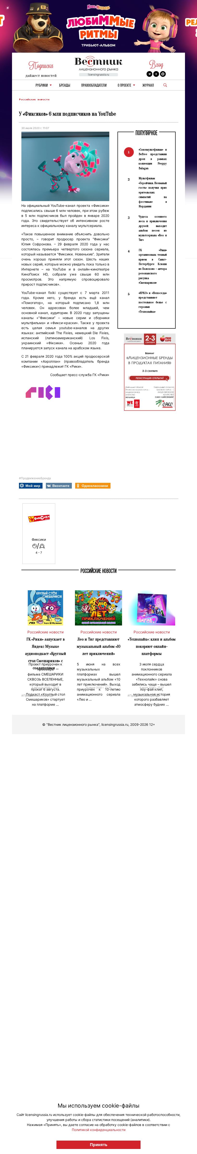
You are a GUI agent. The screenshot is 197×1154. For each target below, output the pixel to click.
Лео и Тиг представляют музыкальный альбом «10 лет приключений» (98, 646)
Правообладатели (94, 85)
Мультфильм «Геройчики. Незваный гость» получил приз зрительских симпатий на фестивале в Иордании (153, 192)
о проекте (124, 85)
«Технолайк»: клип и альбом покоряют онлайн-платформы (152, 646)
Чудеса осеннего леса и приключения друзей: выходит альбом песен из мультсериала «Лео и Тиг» (153, 228)
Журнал (148, 85)
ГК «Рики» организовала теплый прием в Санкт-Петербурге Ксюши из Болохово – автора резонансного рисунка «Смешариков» (153, 266)
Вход (156, 64)
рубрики (42, 85)
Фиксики (39, 539)
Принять (98, 1144)
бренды (64, 85)
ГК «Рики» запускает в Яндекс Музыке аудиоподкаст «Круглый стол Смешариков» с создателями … (45, 653)
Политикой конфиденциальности (98, 1130)
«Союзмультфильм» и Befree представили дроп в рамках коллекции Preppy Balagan (153, 159)
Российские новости (34, 99)
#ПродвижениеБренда (35, 478)
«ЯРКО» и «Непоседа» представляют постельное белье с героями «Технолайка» (153, 302)
